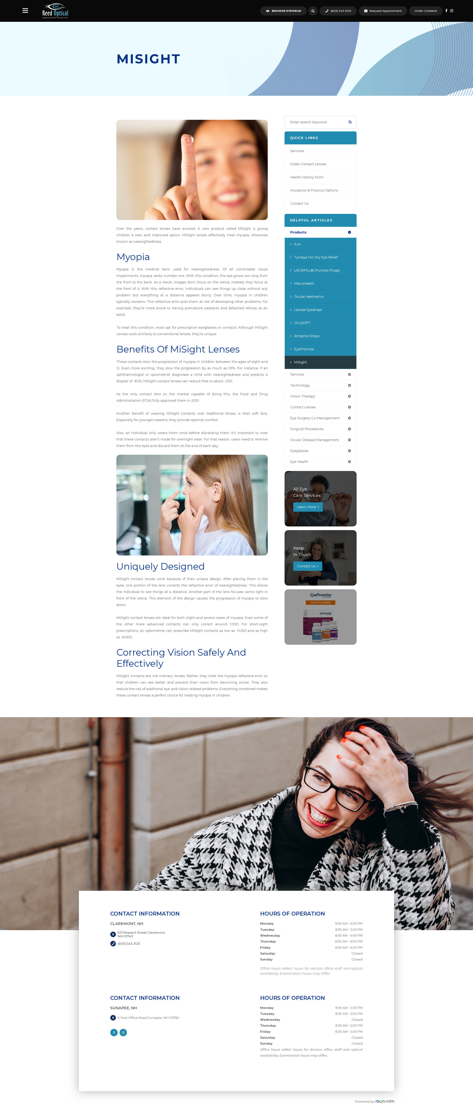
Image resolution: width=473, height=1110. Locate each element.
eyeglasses (299, 451)
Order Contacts (426, 10)
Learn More (306, 507)
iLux (297, 244)
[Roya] (385, 1101)
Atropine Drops (306, 336)
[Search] (313, 11)
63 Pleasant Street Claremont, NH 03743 (142, 934)
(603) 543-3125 (341, 11)
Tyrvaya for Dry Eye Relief (316, 257)
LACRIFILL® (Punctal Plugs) (317, 270)
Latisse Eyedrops (308, 310)
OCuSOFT (302, 323)
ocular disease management (314, 440)
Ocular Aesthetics (309, 297)
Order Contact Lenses (308, 164)
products (298, 232)
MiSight (300, 362)
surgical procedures (307, 429)
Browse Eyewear (286, 11)
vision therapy (302, 396)
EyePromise (304, 349)
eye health (299, 462)
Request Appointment (385, 11)
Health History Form (307, 177)
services (297, 374)
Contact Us (299, 203)
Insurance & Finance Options (314, 190)
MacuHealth (304, 284)
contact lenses (303, 407)
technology (300, 385)
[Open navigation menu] (25, 11)
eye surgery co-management (315, 418)
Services (297, 151)
